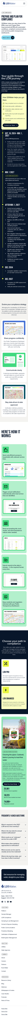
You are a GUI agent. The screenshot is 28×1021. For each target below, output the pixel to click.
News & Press (5, 1000)
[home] (9, 3)
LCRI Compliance (6, 917)
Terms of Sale (4, 1014)
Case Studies (5, 994)
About (3, 958)
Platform (3, 911)
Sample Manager (6, 914)
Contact (3, 971)
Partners (3, 964)
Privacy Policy (4, 1008)
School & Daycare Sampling (9, 924)
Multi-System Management (9, 938)
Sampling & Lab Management (9, 921)
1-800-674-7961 (10, 898)
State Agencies (5, 950)
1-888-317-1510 (8, 896)
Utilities (3, 947)
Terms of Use (4, 1011)
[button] (23, 3)
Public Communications (8, 928)
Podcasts (4, 997)
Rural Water (4, 968)
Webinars (4, 987)
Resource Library (6, 980)
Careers (3, 961)
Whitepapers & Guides (7, 990)
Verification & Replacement (9, 934)
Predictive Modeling (7, 931)
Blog (2, 984)
